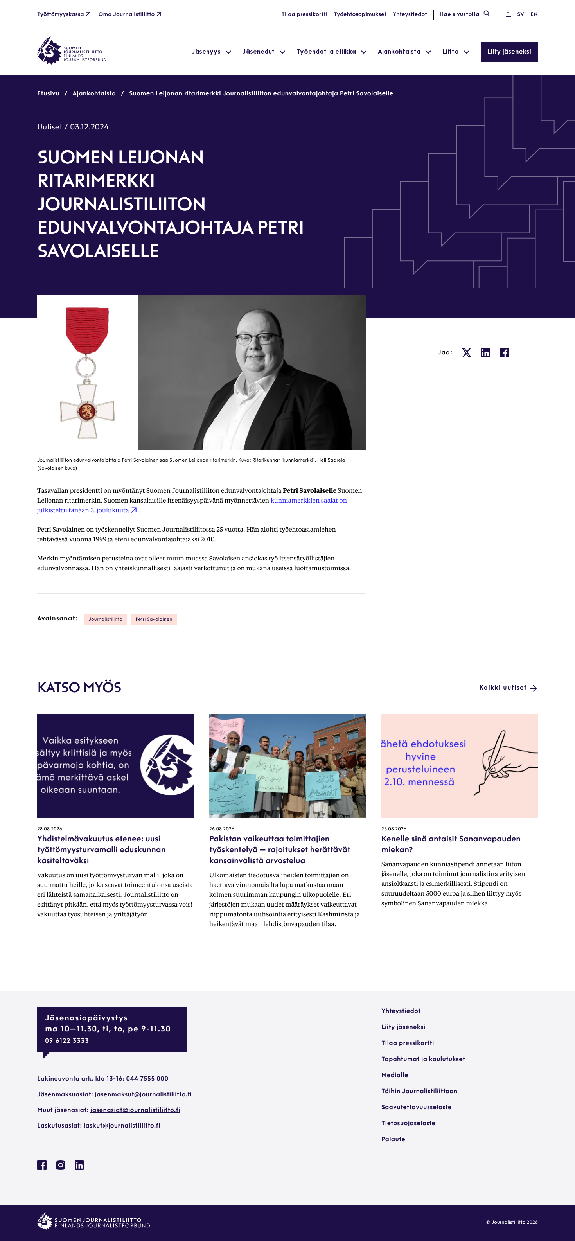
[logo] (71, 63)
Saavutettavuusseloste (416, 1108)
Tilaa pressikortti (305, 15)
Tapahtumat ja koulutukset (423, 1059)
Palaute (393, 1140)
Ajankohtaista (94, 94)
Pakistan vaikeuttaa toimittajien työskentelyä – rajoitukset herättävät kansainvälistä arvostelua (279, 850)
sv (520, 15)
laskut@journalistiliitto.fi (122, 1126)
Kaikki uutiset (503, 688)
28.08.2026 (49, 829)
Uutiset (49, 127)
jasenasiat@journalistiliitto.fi (135, 1110)
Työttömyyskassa (60, 15)
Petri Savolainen (154, 619)
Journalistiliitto (105, 619)
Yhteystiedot (410, 15)
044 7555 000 (147, 1079)
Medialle (394, 1075)
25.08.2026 (393, 829)
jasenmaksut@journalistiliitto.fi (143, 1095)
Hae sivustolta (460, 15)
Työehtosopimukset (360, 15)
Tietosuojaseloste (408, 1124)
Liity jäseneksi (509, 52)
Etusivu (48, 94)
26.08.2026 (221, 829)
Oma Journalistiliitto (127, 15)
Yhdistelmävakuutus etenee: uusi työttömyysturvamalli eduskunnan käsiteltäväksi (101, 850)
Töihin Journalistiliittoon (419, 1091)
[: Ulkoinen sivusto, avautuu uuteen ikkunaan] (466, 352)
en (534, 15)
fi (508, 15)
